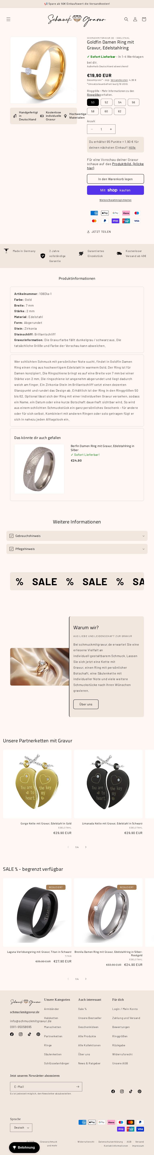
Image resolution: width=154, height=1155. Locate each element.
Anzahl (91, 121)
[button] (8, 19)
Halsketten (51, 1018)
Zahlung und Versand (126, 1018)
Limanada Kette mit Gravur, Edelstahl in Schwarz (112, 823)
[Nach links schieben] (68, 847)
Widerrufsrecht (122, 1054)
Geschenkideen (88, 1027)
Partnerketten (53, 1036)
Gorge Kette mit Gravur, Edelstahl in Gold (46, 823)
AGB (129, 1141)
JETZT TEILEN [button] (101, 231)
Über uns (85, 704)
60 (106, 111)
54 (120, 102)
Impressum (138, 1145)
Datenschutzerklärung (110, 1141)
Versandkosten (119, 79)
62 (120, 111)
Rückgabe (118, 1045)
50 (93, 102)
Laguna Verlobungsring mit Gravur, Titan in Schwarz (39, 952)
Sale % (82, 1009)
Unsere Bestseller (89, 1018)
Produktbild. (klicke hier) (115, 166)
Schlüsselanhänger (56, 1063)
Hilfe (132, 147)
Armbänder (51, 1009)
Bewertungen (121, 1027)
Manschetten (52, 1027)
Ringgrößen (94, 94)
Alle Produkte (87, 1036)
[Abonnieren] (77, 1086)
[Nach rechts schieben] (85, 847)
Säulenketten (53, 1054)
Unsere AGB (120, 1063)
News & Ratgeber (89, 1063)
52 (106, 102)
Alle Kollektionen (89, 1045)
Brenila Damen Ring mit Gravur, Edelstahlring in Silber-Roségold (109, 953)
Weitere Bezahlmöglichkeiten (115, 199)
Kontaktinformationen (116, 1145)
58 (92, 111)
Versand (139, 1141)
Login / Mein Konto (125, 1009)
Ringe (48, 1045)
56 (133, 102)
